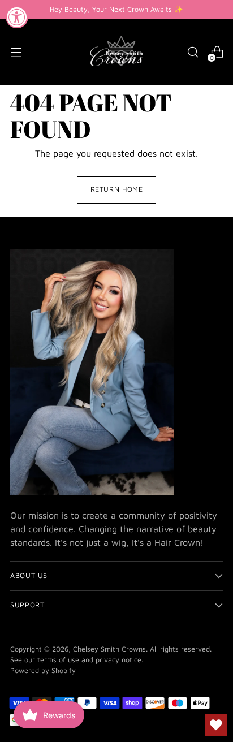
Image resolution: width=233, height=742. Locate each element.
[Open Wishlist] (216, 725)
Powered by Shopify (43, 670)
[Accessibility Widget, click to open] (17, 17)
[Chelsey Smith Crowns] (116, 52)
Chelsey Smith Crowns (109, 649)
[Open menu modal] (16, 52)
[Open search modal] (192, 52)
